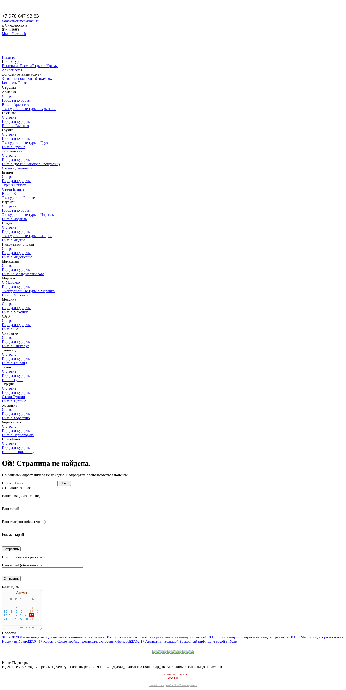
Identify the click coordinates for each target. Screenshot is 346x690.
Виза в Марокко (15, 295)
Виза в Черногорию (18, 435)
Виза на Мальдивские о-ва (23, 274)
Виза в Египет (13, 193)
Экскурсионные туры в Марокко (28, 291)
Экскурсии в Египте (18, 198)
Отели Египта (13, 189)
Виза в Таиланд (14, 363)
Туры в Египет (14, 185)
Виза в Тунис (12, 380)
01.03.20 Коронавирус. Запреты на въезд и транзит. (245, 637)
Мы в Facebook (14, 34)
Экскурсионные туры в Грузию (27, 143)
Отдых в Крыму (45, 66)
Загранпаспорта (14, 78)
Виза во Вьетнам (15, 126)
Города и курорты (16, 100)
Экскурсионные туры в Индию (27, 236)
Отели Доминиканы (18, 168)
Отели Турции (13, 397)
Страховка (44, 78)
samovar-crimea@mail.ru (20, 21)
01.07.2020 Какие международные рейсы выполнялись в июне (52, 637)
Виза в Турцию (14, 401)
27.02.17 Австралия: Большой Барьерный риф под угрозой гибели (184, 641)
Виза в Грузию (13, 147)
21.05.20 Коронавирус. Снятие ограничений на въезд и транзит (153, 637)
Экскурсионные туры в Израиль (28, 215)
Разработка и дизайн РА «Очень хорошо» (173, 685)
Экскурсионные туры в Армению (29, 109)
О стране (9, 96)
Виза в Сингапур (15, 346)
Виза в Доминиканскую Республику (31, 164)
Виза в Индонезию (17, 257)
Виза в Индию (13, 240)
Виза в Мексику (15, 312)
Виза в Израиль (14, 219)
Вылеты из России (17, 66)
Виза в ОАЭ (11, 329)
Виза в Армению (15, 105)
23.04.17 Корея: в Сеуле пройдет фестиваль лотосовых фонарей (80, 641)
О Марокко (11, 282)
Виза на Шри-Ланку (18, 452)
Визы (31, 78)
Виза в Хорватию (16, 418)
